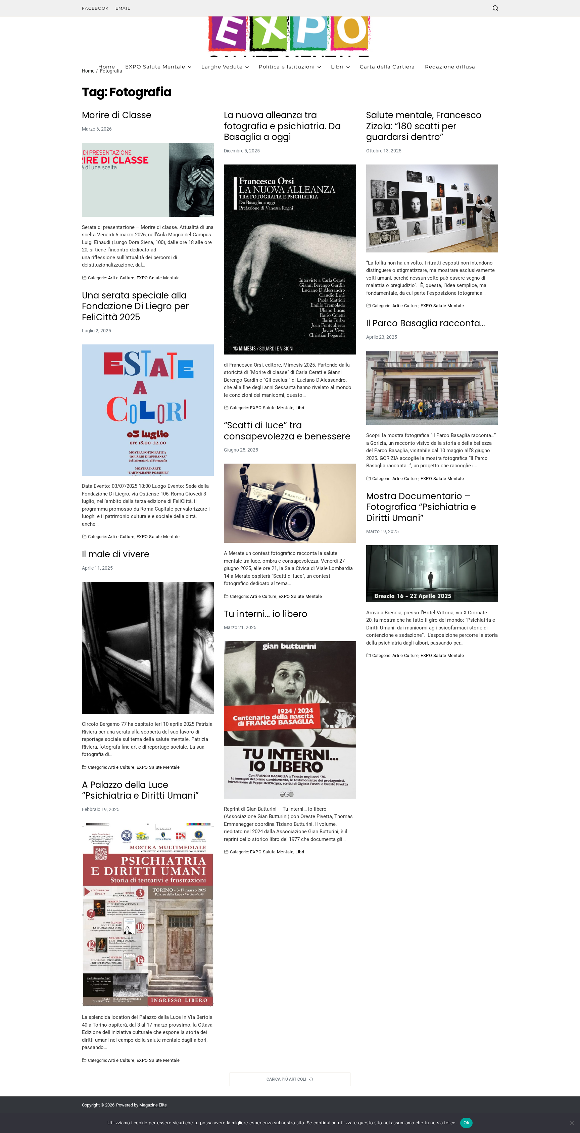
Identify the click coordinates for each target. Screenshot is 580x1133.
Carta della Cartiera (387, 66)
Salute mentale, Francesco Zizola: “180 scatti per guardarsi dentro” (424, 126)
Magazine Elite (153, 1104)
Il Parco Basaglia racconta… (425, 323)
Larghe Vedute (222, 66)
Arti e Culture (121, 277)
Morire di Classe (116, 115)
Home (106, 66)
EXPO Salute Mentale (155, 66)
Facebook (95, 8)
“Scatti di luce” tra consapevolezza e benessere (287, 431)
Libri (337, 66)
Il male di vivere (115, 554)
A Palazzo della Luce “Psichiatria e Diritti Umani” (140, 790)
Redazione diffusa (450, 66)
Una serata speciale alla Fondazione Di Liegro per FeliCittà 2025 (135, 306)
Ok (467, 1122)
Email (122, 8)
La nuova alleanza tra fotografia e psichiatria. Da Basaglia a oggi (282, 126)
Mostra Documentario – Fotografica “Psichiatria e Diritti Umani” (421, 507)
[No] (571, 1123)
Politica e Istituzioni (287, 66)
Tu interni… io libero (265, 614)
